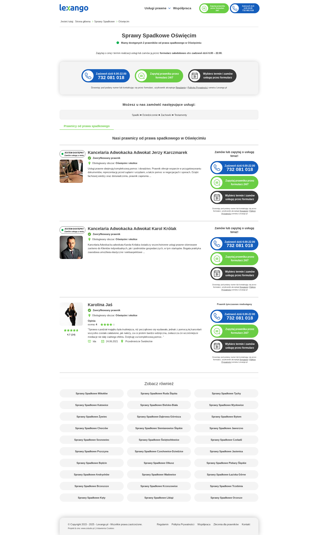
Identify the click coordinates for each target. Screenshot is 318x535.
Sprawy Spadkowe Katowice (91, 405)
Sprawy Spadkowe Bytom (226, 416)
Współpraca (182, 8)
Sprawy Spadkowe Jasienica (226, 451)
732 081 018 (248, 10)
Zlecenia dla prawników (226, 524)
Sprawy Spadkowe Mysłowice (226, 405)
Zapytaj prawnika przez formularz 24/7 (239, 182)
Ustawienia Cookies (105, 528)
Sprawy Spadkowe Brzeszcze (92, 486)
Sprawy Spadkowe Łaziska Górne (226, 474)
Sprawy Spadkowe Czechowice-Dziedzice (159, 451)
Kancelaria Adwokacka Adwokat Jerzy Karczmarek (137, 152)
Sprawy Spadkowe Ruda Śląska (159, 393)
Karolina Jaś (100, 304)
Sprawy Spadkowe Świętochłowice (159, 440)
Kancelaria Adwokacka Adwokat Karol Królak (132, 228)
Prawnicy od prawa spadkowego (87, 126)
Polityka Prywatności (183, 524)
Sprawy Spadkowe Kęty (91, 497)
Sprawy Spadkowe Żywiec (92, 416)
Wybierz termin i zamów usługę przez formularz (240, 197)
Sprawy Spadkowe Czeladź (226, 440)
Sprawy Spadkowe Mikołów (92, 393)
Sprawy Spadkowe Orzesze (226, 497)
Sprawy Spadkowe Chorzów (91, 428)
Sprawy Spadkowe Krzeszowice (159, 486)
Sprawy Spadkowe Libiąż (159, 497)
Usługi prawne (155, 8)
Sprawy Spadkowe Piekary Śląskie (226, 463)
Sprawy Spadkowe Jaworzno (226, 428)
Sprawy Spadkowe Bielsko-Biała (159, 405)
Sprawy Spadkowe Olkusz (159, 463)
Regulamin (181, 87)
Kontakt (246, 524)
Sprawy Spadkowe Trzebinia (226, 486)
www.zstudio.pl (88, 528)
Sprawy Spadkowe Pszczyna (91, 451)
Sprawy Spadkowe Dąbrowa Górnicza (159, 416)
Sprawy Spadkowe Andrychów (91, 474)
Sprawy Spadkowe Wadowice (159, 474)
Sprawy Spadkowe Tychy (226, 393)
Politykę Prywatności (198, 87)
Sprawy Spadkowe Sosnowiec (91, 440)
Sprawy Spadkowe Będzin (92, 463)
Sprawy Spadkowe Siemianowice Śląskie (159, 428)
